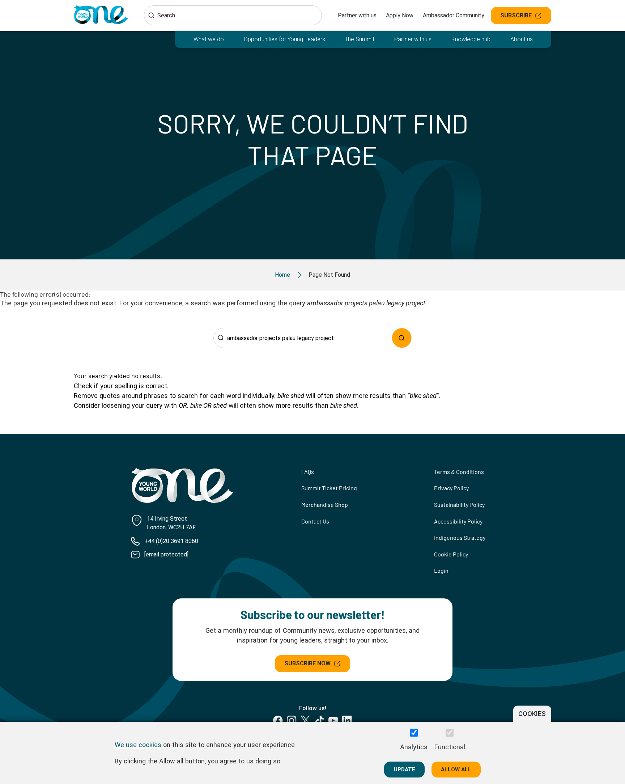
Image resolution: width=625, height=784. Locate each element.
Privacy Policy (451, 487)
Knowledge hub (470, 39)
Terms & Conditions (459, 471)
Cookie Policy (451, 554)
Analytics (414, 747)
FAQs (307, 471)
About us (521, 39)
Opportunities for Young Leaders (284, 39)
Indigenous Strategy (459, 537)
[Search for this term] (401, 337)
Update (404, 769)
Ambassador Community (453, 15)
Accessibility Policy (458, 521)
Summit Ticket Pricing (329, 487)
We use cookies (138, 744)
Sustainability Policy (459, 504)
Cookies (532, 713)
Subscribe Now (307, 663)
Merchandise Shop (324, 504)
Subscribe (516, 15)
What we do (209, 39)
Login (441, 570)
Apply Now (399, 15)
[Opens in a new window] (278, 720)
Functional (449, 747)
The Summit (359, 39)
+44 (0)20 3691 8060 (171, 541)
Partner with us (357, 15)
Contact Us (315, 521)
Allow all (456, 769)
